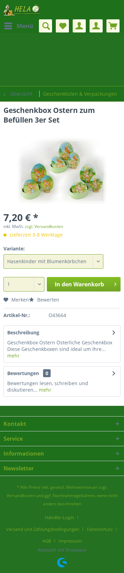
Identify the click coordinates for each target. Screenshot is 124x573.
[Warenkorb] (113, 26)
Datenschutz (100, 529)
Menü (25, 26)
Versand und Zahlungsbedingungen (42, 529)
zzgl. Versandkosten (44, 226)
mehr (13, 355)
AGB (46, 541)
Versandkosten (21, 495)
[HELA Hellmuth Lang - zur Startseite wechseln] (21, 9)
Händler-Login (59, 517)
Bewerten (47, 299)
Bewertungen (23, 373)
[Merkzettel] (62, 26)
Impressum (70, 541)
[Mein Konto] (79, 26)
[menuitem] (18, 26)
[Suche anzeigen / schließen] (45, 26)
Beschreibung (23, 332)
